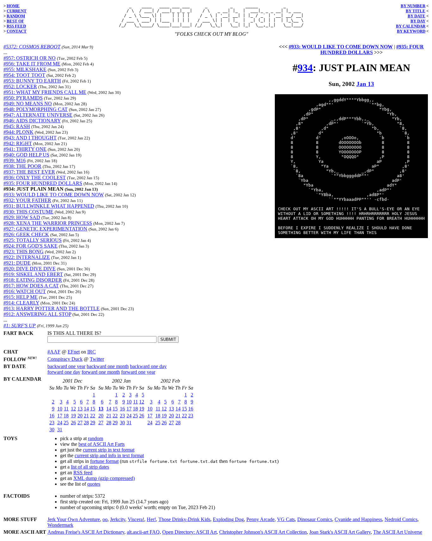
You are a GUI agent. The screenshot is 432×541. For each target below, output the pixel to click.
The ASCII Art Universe (397, 532)
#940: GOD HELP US (26, 154)
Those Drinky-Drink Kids (184, 519)
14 (86, 408)
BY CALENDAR (410, 26)
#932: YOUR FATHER (27, 200)
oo (105, 519)
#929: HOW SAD (21, 217)
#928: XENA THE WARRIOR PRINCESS (47, 223)
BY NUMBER (413, 5)
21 (86, 415)
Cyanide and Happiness (358, 519)
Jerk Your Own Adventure (73, 519)
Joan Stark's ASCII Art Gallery (340, 532)
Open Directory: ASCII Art (189, 532)
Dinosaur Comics (314, 519)
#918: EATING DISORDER (32, 280)
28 (86, 422)
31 (59, 429)
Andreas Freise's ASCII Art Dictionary (85, 532)
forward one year (138, 372)
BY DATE (416, 16)
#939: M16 (14, 160)
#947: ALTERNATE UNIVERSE (37, 115)
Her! (151, 519)
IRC (91, 351)
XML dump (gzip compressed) (104, 478)
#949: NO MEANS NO (27, 103)
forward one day (63, 372)
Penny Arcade (260, 519)
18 (66, 415)
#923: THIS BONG (23, 251)
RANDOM (16, 16)
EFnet (74, 351)
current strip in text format (108, 449)
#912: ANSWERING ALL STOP (37, 314)
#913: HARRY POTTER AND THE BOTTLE (51, 308)
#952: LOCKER (20, 86)
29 (92, 422)
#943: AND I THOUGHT (30, 137)
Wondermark (60, 525)
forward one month (101, 372)
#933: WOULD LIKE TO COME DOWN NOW (53, 194)
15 (92, 408)
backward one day (148, 366)
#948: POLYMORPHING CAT (35, 109)
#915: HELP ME (20, 297)
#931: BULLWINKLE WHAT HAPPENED (48, 206)
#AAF (53, 351)
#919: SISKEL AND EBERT (33, 274)
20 (80, 415)
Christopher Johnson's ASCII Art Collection (263, 532)
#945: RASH (16, 126)
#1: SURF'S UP (19, 325)
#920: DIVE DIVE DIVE (29, 268)
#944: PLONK (18, 132)
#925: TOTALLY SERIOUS (32, 240)
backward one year (66, 366)
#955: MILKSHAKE (24, 69)
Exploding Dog (228, 519)
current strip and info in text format (109, 455)
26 (73, 422)
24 (59, 422)
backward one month (108, 366)
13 (80, 408)
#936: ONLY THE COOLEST (34, 177)
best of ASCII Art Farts (101, 444)
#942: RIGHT (17, 143)
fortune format (104, 461)
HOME (13, 5)
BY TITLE (415, 11)
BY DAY (417, 21)
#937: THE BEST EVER (29, 172)
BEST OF (15, 21)
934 (305, 67)
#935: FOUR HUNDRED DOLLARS (42, 183)
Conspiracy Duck (65, 359)
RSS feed (82, 472)
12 (73, 408)
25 (66, 422)
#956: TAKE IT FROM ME (31, 63)
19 (73, 415)
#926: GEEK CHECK (26, 234)
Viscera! (136, 519)
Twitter (97, 359)
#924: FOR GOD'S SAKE (30, 246)
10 (59, 408)
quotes (93, 484)
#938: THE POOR (22, 166)
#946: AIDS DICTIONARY (32, 120)
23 (51, 422)
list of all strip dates (90, 467)
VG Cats (286, 519)
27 (80, 422)
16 (51, 415)
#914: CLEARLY (21, 302)
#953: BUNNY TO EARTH (32, 80)
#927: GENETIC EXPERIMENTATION (45, 228)
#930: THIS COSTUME (28, 211)
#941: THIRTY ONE (24, 149)
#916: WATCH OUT (24, 291)
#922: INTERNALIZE (26, 257)
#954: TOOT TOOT (24, 75)
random (95, 438)
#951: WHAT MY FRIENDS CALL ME (44, 92)
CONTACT (17, 31)
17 (59, 415)
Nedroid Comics (401, 519)
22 (92, 415)
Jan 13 (365, 84)
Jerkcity (117, 519)
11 (66, 408)
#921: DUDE (17, 263)
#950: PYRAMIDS (23, 98)
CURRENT (17, 11)
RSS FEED (16, 26)
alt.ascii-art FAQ (143, 532)
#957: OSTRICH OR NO (29, 58)
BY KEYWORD (411, 31)
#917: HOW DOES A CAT (31, 285)
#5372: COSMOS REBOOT (31, 46)
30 (51, 429)
